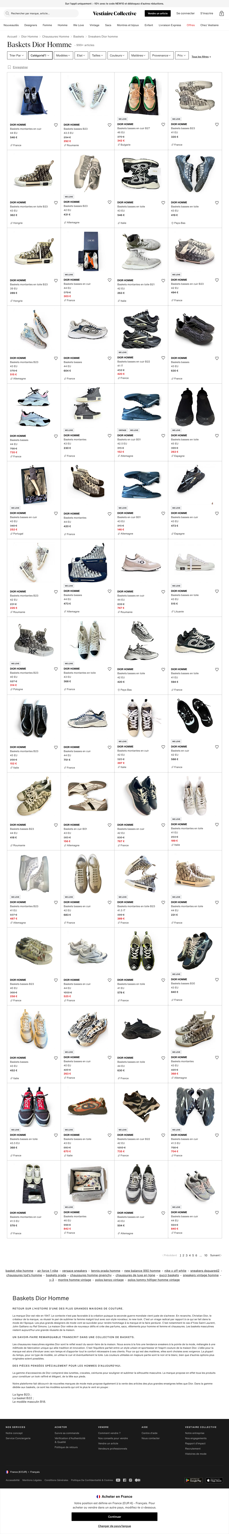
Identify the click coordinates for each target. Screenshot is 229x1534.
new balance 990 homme (142, 1271)
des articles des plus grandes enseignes (152, 1384)
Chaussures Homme (55, 36)
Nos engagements (196, 1438)
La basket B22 (22, 1398)
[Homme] (70, 25)
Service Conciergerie (18, 1438)
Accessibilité (13, 1480)
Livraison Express (170, 25)
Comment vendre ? (109, 1433)
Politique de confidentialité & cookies (92, 1480)
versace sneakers (74, 1271)
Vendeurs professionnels (112, 1449)
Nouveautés (11, 25)
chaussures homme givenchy (91, 1275)
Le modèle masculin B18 (29, 1401)
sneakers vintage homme (201, 1275)
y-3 (51, 1280)
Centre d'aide (150, 1433)
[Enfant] (155, 25)
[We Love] (86, 25)
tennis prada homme (105, 1271)
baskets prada (56, 1275)
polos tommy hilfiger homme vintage (154, 1280)
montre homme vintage (74, 1280)
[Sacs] (114, 25)
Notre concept (14, 1433)
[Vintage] (102, 25)
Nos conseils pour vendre (113, 1438)
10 (205, 1255)
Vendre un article (158, 13)
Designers (30, 25)
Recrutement (193, 1449)
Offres (191, 25)
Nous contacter (151, 1438)
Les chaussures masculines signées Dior (36, 1344)
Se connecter (185, 13)
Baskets (78, 36)
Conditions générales (56, 1480)
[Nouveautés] (21, 25)
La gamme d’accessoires (27, 1373)
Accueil (12, 36)
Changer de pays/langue (114, 1526)
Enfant (149, 25)
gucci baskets (169, 1275)
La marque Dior (22, 1316)
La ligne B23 (21, 1394)
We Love (78, 25)
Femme (47, 25)
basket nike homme (19, 1271)
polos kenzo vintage (109, 1280)
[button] (221, 13)
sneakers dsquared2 (204, 1271)
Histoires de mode (195, 1454)
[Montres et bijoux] (141, 25)
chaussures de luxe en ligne (135, 1275)
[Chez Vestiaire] (221, 25)
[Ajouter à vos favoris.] (56, 125)
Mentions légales (32, 1480)
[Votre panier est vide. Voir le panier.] (221, 13)
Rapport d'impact (195, 1443)
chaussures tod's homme (24, 1275)
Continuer (114, 1517)
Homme (63, 25)
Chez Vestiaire (209, 25)
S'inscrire (206, 13)
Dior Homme (29, 36)
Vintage (94, 25)
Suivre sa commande (67, 1433)
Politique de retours (66, 1447)
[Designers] (39, 25)
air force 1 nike (47, 1271)
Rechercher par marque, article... (30, 13)
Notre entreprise (194, 1433)
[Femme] (54, 25)
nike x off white (175, 1271)
